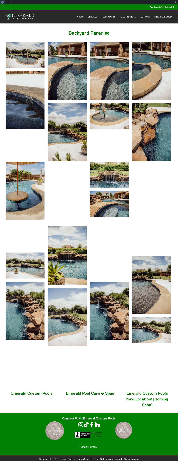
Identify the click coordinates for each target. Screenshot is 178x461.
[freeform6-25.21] (67, 132)
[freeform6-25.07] (25, 265)
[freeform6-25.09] (25, 236)
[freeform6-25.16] (25, 191)
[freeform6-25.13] (151, 178)
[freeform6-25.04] (109, 311)
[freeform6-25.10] (109, 249)
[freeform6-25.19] (151, 132)
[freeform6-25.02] (151, 330)
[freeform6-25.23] (151, 71)
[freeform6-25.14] (67, 194)
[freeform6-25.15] (109, 175)
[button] (162, 6)
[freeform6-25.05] (25, 311)
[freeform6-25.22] (25, 100)
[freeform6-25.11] (151, 223)
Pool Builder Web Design (108, 459)
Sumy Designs (131, 459)
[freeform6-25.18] (25, 145)
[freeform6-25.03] (67, 317)
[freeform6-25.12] (109, 204)
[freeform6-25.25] (67, 71)
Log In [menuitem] (8, 2)
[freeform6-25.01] (25, 55)
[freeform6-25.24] (109, 71)
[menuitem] (2, 2)
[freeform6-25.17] (109, 145)
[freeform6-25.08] (67, 255)
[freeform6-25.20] (109, 116)
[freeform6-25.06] (151, 285)
